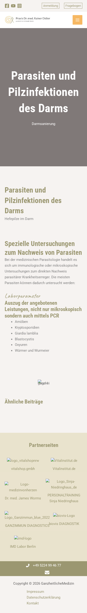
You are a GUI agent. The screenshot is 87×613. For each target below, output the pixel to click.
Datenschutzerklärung (43, 597)
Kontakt (33, 603)
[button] (50, 6)
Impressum (35, 592)
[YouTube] (13, 5)
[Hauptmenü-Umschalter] (77, 20)
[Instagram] (19, 5)
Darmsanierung (43, 124)
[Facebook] (7, 5)
